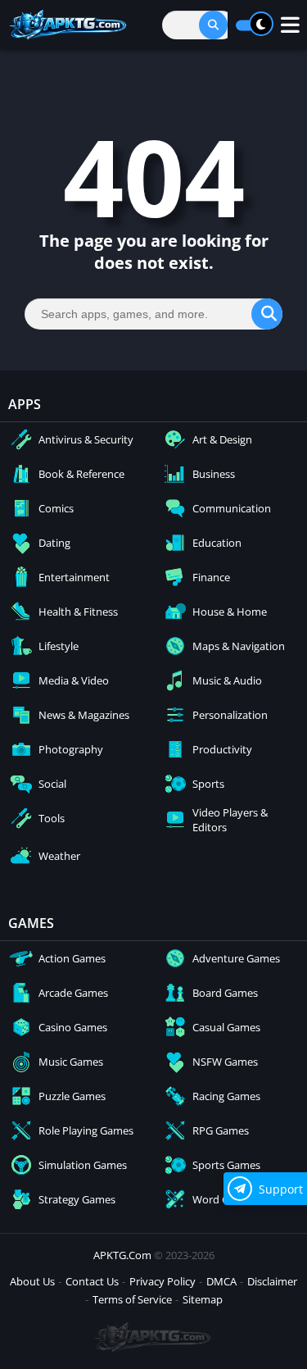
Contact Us (92, 1281)
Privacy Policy (162, 1281)
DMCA (221, 1281)
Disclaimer (272, 1281)
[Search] (213, 25)
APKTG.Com (122, 1255)
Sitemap (203, 1299)
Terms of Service (132, 1299)
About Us (32, 1281)
